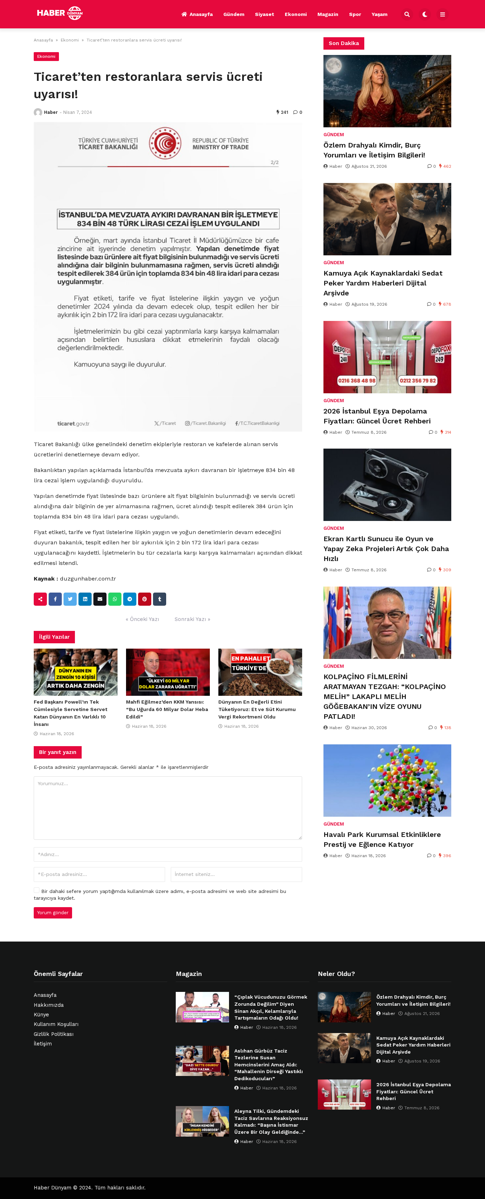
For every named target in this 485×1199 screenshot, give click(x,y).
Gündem (233, 14)
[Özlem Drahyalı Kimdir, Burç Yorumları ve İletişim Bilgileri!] (387, 91)
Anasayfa (201, 14)
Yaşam (379, 14)
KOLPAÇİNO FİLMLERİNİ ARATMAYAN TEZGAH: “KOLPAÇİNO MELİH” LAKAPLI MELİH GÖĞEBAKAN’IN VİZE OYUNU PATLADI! (384, 696)
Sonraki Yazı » (192, 619)
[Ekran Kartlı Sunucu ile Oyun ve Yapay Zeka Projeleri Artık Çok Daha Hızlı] (387, 485)
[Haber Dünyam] (65, 13)
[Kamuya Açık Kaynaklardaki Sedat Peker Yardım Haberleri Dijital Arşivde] (387, 219)
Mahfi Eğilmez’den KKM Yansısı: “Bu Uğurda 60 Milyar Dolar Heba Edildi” (167, 709)
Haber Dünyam (52, 1188)
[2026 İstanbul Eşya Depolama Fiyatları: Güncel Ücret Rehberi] (387, 357)
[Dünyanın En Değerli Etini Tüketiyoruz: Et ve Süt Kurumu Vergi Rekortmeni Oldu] (260, 672)
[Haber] (38, 112)
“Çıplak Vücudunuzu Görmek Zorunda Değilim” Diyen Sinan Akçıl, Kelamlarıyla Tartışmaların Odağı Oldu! (270, 1007)
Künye (41, 1015)
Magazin (327, 14)
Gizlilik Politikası (53, 1034)
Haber (51, 112)
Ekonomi (296, 14)
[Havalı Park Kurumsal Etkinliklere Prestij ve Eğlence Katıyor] (387, 780)
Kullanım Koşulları (56, 1024)
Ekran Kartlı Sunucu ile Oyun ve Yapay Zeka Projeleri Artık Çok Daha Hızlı (386, 548)
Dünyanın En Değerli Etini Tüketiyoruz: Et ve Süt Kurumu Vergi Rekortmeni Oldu (257, 709)
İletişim (43, 1044)
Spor (355, 14)
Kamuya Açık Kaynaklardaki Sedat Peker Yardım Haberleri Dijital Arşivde (383, 283)
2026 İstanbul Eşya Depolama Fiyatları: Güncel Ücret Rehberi (377, 416)
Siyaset (264, 14)
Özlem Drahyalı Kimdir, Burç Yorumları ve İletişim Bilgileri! (374, 150)
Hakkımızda (49, 1005)
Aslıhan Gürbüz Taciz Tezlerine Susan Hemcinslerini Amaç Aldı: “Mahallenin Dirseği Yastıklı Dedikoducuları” (268, 1064)
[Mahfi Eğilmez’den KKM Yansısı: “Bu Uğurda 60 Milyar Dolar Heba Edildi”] (168, 672)
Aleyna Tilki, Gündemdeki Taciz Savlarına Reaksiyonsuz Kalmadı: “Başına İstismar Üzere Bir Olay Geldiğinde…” (271, 1121)
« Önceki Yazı (142, 619)
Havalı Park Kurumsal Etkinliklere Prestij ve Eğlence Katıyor (382, 839)
